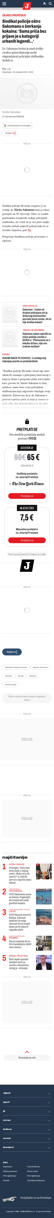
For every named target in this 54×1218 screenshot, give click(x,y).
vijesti (6, 1093)
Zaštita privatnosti (10, 1171)
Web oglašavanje (9, 1176)
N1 (29, 230)
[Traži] (50, 4)
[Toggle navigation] (4, 4)
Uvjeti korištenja (33, 1166)
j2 (4, 1111)
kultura (7, 1129)
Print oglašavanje (33, 1176)
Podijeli (8, 133)
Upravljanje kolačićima (36, 1180)
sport (6, 1102)
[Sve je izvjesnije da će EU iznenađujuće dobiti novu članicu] (44, 943)
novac (7, 1120)
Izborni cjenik (32, 1171)
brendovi (8, 1147)
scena (7, 1138)
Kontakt (6, 1180)
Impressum (7, 1166)
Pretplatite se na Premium (35, 1198)
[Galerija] (27, 93)
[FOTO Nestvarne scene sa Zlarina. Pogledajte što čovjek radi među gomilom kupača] (44, 896)
